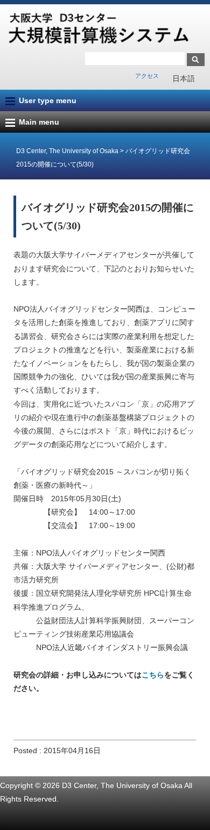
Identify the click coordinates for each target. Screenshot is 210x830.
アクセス (147, 76)
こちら (153, 674)
